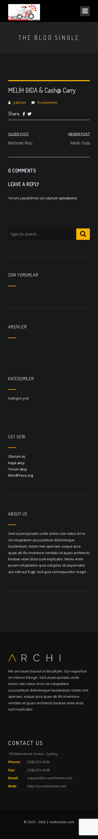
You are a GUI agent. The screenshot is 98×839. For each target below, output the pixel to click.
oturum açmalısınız (61, 198)
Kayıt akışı (16, 462)
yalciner (19, 102)
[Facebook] (24, 114)
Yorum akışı (17, 469)
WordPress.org (20, 475)
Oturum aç (16, 456)
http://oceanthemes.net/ (47, 786)
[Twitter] (29, 114)
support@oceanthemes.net (49, 777)
